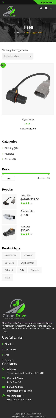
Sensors (35, 270)
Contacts (9, 360)
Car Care (9, 262)
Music (8, 153)
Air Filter (28, 255)
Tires (7, 277)
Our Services (11, 349)
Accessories (11, 255)
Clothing (9, 148)
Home (16, 32)
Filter (8, 178)
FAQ (7, 354)
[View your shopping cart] (47, 8)
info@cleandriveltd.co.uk (19, 390)
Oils (22, 270)
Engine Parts (27, 262)
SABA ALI (41, 416)
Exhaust (9, 270)
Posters (9, 159)
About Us (9, 343)
